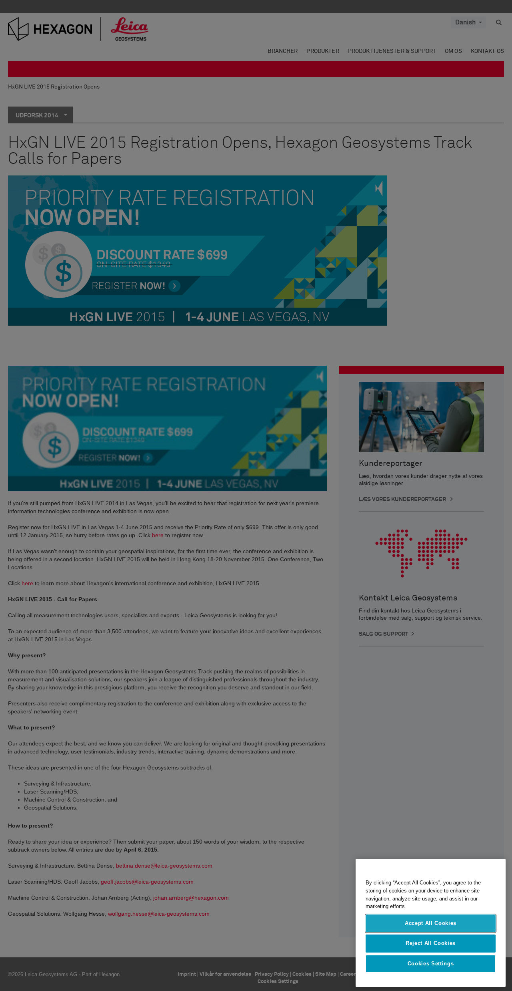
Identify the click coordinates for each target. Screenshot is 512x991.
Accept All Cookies (430, 923)
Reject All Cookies (431, 943)
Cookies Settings (431, 964)
